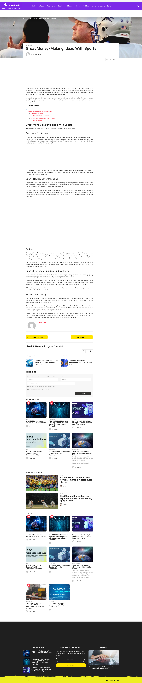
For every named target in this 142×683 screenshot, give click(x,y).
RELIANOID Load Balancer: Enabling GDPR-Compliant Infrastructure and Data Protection (58, 423)
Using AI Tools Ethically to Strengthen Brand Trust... (63, 639)
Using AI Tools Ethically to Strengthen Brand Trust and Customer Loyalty (82, 422)
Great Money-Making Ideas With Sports (40, 111)
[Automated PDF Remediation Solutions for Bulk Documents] (59, 440)
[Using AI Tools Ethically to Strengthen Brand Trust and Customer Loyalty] (82, 410)
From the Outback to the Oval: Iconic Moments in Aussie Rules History (76, 479)
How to (93, 6)
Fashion (86, 6)
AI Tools (74, 419)
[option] (31, 634)
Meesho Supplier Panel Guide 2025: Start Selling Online (15, 640)
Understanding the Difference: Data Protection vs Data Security (101, 667)
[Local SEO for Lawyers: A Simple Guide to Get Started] (36, 410)
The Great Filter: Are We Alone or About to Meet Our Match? (82, 453)
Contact (110, 6)
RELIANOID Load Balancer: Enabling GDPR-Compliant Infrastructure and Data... (47, 640)
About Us (26, 680)
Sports (29, 45)
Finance (70, 6)
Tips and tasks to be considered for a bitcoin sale (80, 361)
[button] (138, 6)
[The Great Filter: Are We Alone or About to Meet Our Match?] (82, 440)
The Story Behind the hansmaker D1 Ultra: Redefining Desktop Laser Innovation (35, 605)
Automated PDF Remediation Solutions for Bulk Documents (59, 453)
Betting (34, 116)
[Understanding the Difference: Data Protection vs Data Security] (104, 657)
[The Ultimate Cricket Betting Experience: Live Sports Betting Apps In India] (42, 501)
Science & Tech (38, 6)
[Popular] (28, 403)
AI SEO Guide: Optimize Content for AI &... (79, 639)
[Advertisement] (59, 75)
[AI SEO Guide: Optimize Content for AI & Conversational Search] (36, 440)
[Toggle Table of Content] (27, 110)
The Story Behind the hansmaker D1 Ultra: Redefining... (127, 640)
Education (51, 601)
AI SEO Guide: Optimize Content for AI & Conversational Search (34, 453)
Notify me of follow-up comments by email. (42, 386)
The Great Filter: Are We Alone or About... (111, 639)
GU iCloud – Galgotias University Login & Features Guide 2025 (59, 604)
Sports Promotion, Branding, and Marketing (44, 118)
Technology (51, 6)
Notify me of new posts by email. (39, 390)
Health (78, 6)
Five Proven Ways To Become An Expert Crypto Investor (46, 361)
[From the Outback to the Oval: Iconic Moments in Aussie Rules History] (42, 483)
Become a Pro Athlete (37, 113)
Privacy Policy (34, 680)
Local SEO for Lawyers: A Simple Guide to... (31, 639)
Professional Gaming (38, 120)
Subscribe (71, 665)
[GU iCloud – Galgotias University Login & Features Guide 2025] (59, 592)
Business (61, 6)
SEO (27, 419)
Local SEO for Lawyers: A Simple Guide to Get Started (36, 422)
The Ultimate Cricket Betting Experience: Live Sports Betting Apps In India (76, 498)
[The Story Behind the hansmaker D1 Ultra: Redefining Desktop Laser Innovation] (36, 592)
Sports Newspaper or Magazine (41, 115)
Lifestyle (101, 6)
